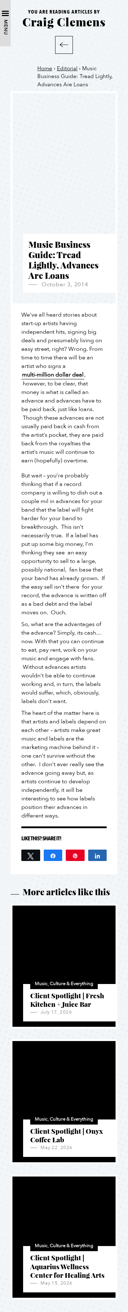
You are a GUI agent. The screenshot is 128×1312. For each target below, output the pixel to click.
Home (44, 68)
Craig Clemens (63, 21)
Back (64, 45)
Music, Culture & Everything (64, 983)
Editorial (67, 68)
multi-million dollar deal (53, 375)
